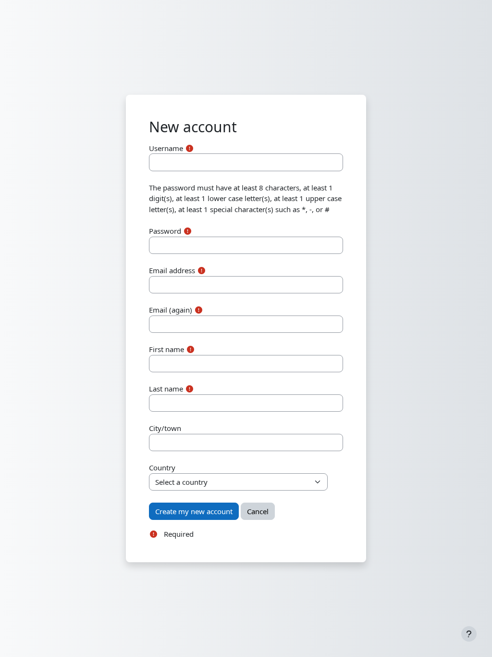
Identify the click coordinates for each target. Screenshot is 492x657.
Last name (166, 388)
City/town (165, 428)
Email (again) (170, 310)
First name (166, 349)
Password (165, 231)
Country (162, 467)
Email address (172, 270)
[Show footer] (469, 634)
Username (166, 148)
